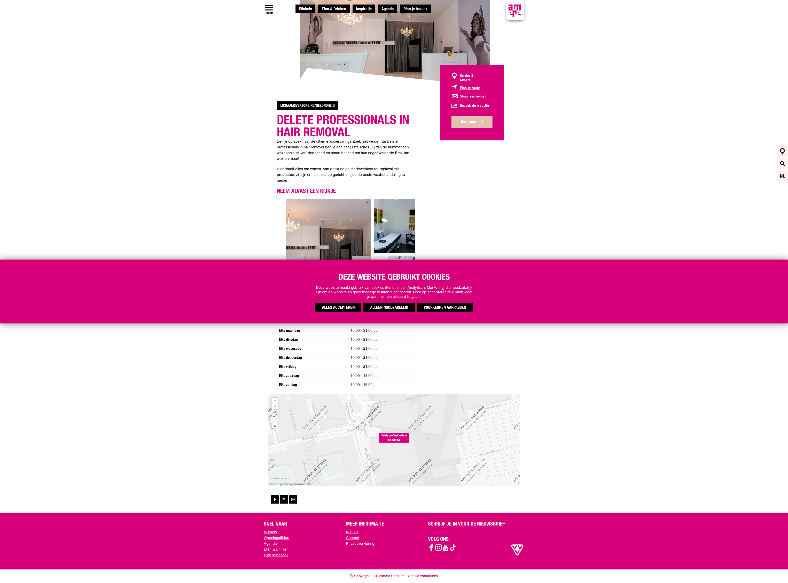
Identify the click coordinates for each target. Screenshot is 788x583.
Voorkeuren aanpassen (445, 307)
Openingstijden (276, 538)
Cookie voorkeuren (423, 576)
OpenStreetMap (285, 485)
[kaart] (782, 151)
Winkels (305, 9)
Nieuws (352, 532)
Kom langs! (469, 122)
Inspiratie (364, 9)
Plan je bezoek (415, 9)
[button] (394, 440)
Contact (352, 538)
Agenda (387, 9)
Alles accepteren (338, 307)
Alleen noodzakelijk (389, 307)
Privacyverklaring (360, 544)
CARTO (309, 485)
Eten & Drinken (334, 9)
